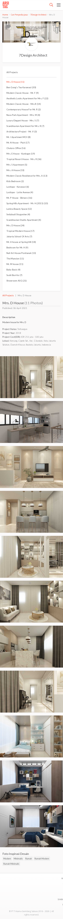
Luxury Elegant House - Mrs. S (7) (22, 120)
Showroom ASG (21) (16, 280)
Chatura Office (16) (16, 148)
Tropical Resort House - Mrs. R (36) (24, 159)
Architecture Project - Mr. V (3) (21, 131)
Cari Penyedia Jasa (19, 14)
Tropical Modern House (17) (20, 231)
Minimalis (18, 858)
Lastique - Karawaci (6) (17, 186)
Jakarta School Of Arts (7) (19, 236)
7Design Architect (38, 14)
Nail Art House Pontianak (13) (21, 253)
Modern (7, 858)
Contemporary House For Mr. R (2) (23, 109)
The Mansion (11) (15, 258)
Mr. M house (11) (14, 264)
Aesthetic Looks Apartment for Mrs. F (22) (27, 98)
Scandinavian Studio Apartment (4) (23, 220)
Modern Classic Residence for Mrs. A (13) (26, 175)
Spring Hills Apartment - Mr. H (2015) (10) (27, 203)
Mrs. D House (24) (15, 225)
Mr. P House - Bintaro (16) (19, 198)
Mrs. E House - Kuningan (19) (20, 153)
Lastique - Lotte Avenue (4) (19, 192)
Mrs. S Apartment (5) (16, 164)
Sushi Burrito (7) (14, 275)
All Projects (12, 72)
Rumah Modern (42, 858)
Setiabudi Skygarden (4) (18, 214)
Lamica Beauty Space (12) (19, 209)
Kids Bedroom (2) (15, 181)
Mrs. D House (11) (15, 82)
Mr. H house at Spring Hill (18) (21, 242)
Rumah (28, 858)
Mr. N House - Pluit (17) (18, 142)
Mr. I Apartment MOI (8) (18, 137)
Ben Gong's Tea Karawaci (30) (21, 87)
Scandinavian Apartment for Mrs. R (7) (25, 126)
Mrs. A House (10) (15, 170)
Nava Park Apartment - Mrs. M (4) (23, 115)
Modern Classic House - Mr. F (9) (22, 93)
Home (5, 14)
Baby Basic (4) (13, 269)
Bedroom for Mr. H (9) (17, 247)
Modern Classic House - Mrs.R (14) (23, 104)
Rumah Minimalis (11, 863)
